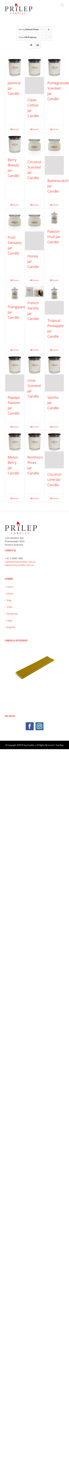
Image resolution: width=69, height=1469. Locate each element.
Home (10, 586)
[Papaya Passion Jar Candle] (14, 373)
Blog (9, 600)
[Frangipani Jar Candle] (14, 293)
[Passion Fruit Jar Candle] (54, 218)
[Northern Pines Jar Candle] (34, 441)
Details (16, 129)
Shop (9, 607)
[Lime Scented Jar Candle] (34, 365)
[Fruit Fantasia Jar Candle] (14, 220)
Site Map (60, 745)
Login (10, 620)
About (10, 593)
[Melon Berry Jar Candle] (14, 441)
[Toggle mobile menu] (62, 5)
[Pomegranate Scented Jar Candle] (54, 67)
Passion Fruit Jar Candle (53, 236)
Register (11, 627)
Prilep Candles (28, 745)
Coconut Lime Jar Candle (54, 479)
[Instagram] (39, 726)
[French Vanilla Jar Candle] (34, 291)
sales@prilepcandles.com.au (20, 561)
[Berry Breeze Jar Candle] (14, 144)
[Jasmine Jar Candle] (14, 67)
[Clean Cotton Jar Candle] (34, 76)
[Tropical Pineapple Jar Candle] (54, 300)
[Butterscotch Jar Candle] (54, 155)
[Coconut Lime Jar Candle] (54, 450)
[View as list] (37, 45)
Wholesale (12, 613)
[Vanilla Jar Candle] (54, 373)
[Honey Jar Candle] (34, 230)
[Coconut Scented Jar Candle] (34, 145)
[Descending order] (49, 29)
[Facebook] (30, 726)
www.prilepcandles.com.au (19, 565)
